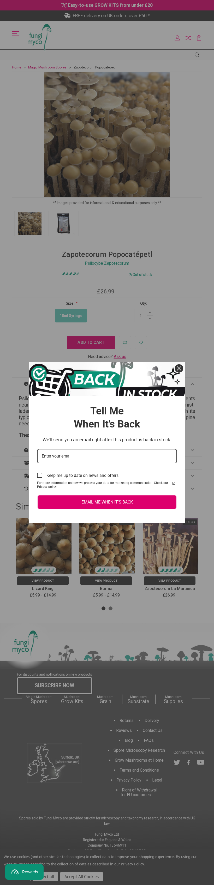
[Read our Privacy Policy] (174, 483)
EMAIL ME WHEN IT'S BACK (107, 502)
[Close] (179, 368)
